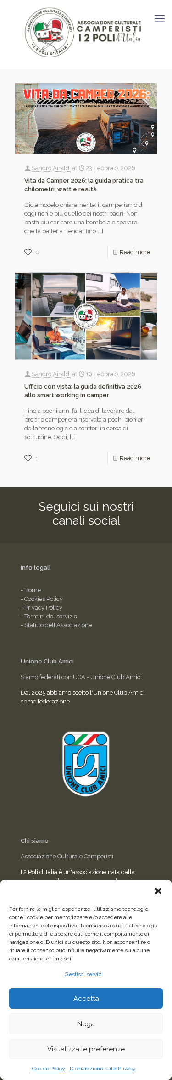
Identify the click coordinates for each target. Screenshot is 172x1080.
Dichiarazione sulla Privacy (103, 1068)
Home (32, 590)
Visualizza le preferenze (86, 1049)
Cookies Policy (43, 598)
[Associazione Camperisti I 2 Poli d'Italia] (86, 32)
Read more (135, 252)
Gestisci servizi (84, 974)
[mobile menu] (159, 18)
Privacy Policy (43, 607)
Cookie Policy (48, 1068)
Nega (86, 1024)
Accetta (86, 998)
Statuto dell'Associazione (58, 625)
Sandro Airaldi (51, 168)
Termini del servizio (50, 616)
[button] (158, 891)
